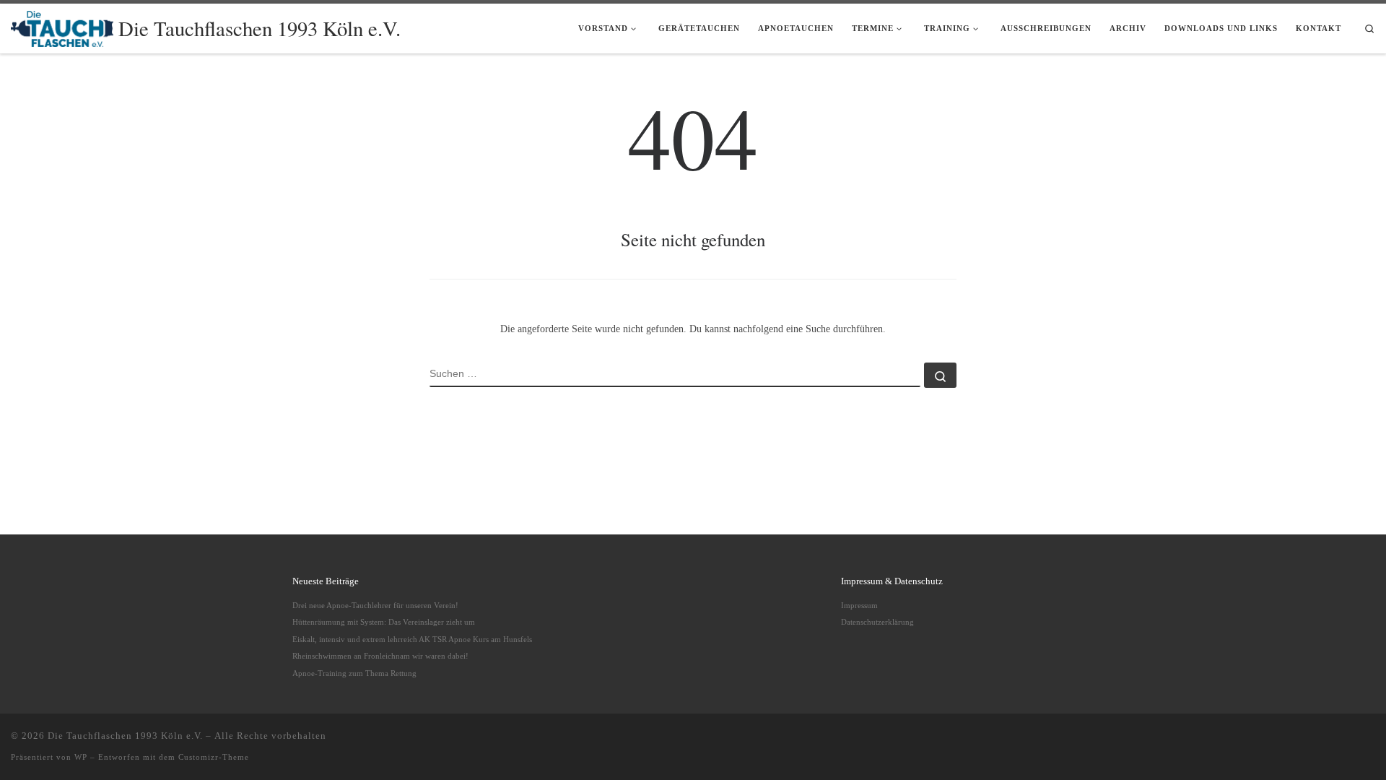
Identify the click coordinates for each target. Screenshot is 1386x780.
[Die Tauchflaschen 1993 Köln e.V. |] (62, 25)
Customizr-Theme (213, 757)
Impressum (859, 605)
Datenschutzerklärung (877, 622)
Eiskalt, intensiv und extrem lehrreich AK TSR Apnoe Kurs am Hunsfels (412, 639)
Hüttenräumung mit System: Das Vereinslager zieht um (383, 622)
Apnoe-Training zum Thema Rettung (354, 673)
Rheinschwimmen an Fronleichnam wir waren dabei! (380, 655)
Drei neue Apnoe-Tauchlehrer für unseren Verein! (375, 605)
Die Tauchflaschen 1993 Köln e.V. (125, 735)
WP (80, 757)
